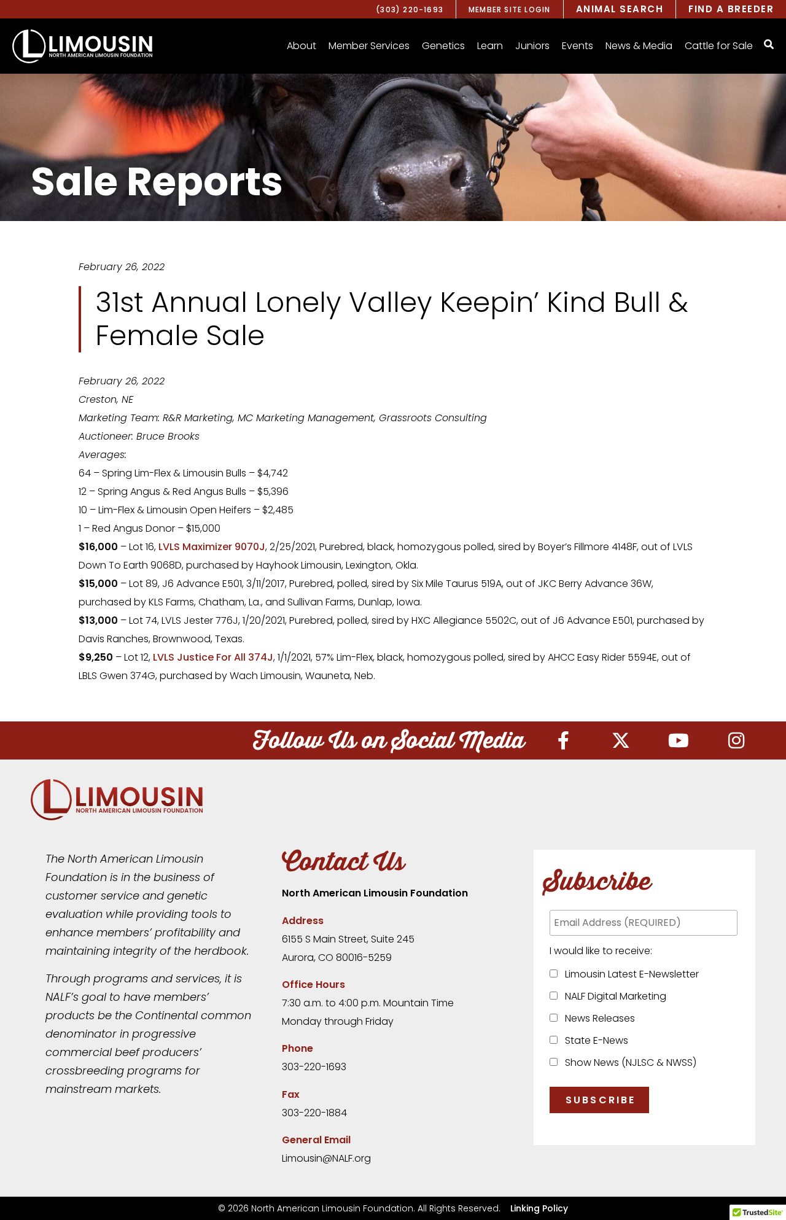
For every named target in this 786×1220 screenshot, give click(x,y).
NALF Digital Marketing (613, 996)
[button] (301, 46)
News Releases (597, 1018)
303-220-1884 (314, 1113)
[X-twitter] (621, 740)
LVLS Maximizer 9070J (211, 547)
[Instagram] (736, 740)
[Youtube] (679, 740)
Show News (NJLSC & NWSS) (628, 1062)
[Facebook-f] (563, 740)
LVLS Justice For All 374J (213, 657)
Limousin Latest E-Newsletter (629, 974)
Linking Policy (539, 1208)
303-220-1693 (314, 1067)
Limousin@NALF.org (326, 1158)
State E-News (594, 1040)
